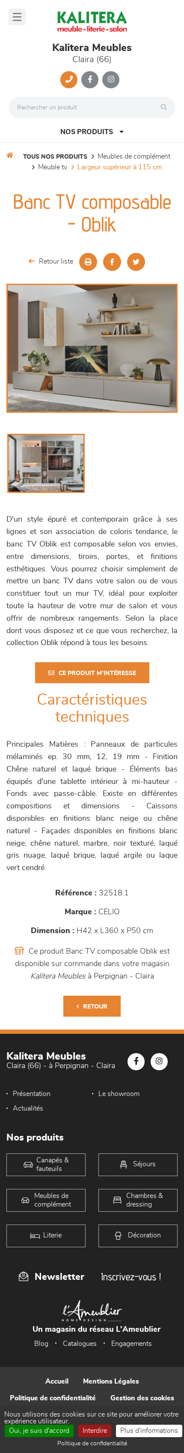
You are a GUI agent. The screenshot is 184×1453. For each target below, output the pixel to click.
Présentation (31, 1093)
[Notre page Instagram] (110, 79)
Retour (95, 1007)
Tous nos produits (55, 157)
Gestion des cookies (142, 1398)
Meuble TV (52, 167)
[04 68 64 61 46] (68, 79)
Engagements (131, 1343)
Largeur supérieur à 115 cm (119, 167)
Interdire (95, 1430)
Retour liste (56, 261)
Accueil (56, 1381)
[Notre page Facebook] (89, 79)
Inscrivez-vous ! (131, 1276)
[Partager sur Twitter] (136, 262)
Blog (41, 1343)
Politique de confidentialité (53, 1398)
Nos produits (86, 132)
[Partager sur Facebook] (112, 262)
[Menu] (17, 17)
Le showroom (118, 1093)
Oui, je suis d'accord (39, 1430)
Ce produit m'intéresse (97, 673)
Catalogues (80, 1343)
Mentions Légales (111, 1381)
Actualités (28, 1108)
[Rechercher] (166, 107)
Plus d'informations (149, 1430)
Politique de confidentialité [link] (92, 1444)
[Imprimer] (88, 262)
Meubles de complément (134, 156)
